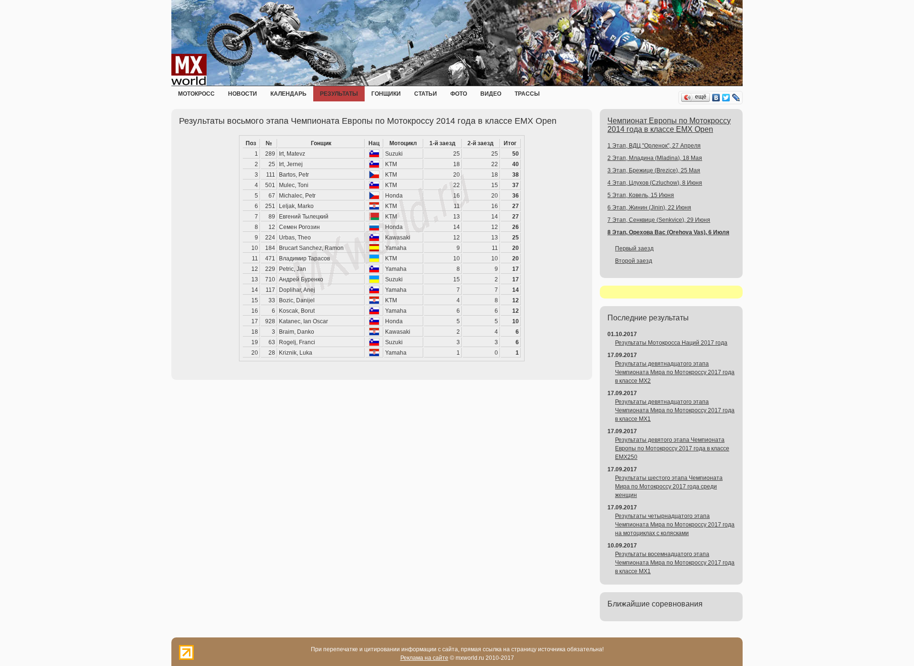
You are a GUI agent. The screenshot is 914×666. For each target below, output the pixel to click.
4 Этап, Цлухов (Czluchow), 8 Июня (654, 182)
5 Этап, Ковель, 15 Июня (640, 195)
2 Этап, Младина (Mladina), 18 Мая (654, 158)
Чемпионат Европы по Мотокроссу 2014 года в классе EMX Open (669, 125)
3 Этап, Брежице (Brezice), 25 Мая (653, 170)
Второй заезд (633, 261)
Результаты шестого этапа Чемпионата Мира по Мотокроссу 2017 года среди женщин (669, 486)
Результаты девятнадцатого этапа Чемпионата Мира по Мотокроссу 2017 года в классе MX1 (675, 410)
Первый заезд (634, 248)
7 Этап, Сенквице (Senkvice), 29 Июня (658, 220)
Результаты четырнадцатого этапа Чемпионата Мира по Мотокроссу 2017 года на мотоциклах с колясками (675, 525)
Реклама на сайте (424, 658)
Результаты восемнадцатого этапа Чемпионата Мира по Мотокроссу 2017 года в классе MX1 (675, 563)
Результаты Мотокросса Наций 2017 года (671, 342)
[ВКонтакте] (716, 97)
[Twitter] (726, 97)
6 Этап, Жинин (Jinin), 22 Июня (649, 207)
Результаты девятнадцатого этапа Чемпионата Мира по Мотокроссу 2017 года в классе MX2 (675, 372)
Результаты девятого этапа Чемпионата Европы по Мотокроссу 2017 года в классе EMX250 (672, 448)
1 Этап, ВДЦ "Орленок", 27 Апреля (654, 145)
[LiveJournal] (736, 97)
